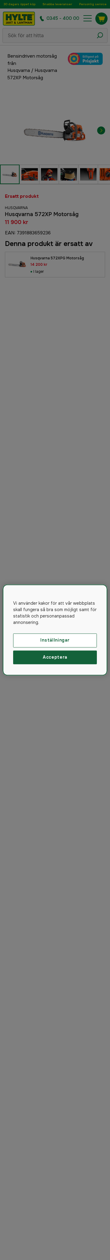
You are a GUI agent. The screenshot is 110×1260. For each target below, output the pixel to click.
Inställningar (54, 640)
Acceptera (55, 657)
